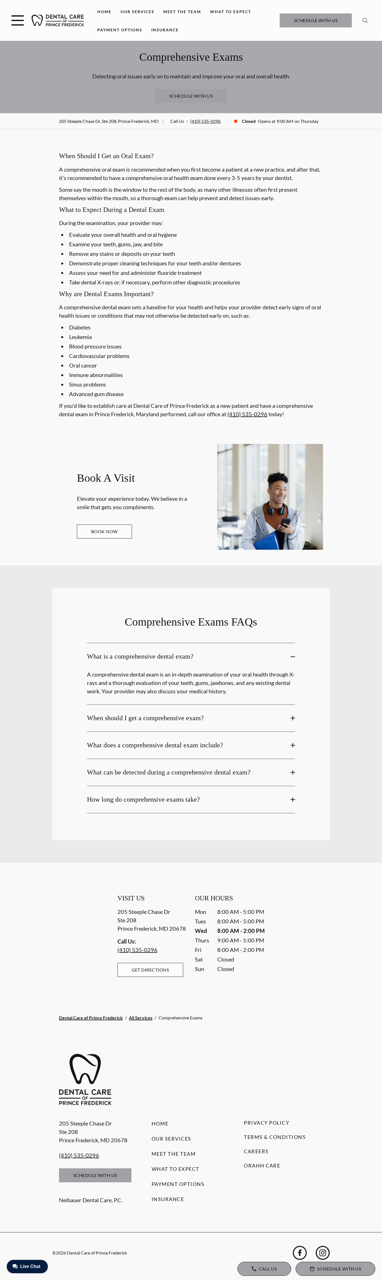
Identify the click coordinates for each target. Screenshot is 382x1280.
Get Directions (150, 969)
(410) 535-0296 (205, 121)
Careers (256, 1151)
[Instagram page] (323, 1253)
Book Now (104, 531)
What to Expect (230, 11)
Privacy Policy (266, 1123)
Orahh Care (262, 1165)
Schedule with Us (316, 20)
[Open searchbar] (365, 20)
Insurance (165, 29)
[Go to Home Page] (58, 20)
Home (104, 11)
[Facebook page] (300, 1253)
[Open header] (17, 20)
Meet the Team (182, 11)
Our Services (137, 11)
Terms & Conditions (275, 1137)
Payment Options (119, 29)
